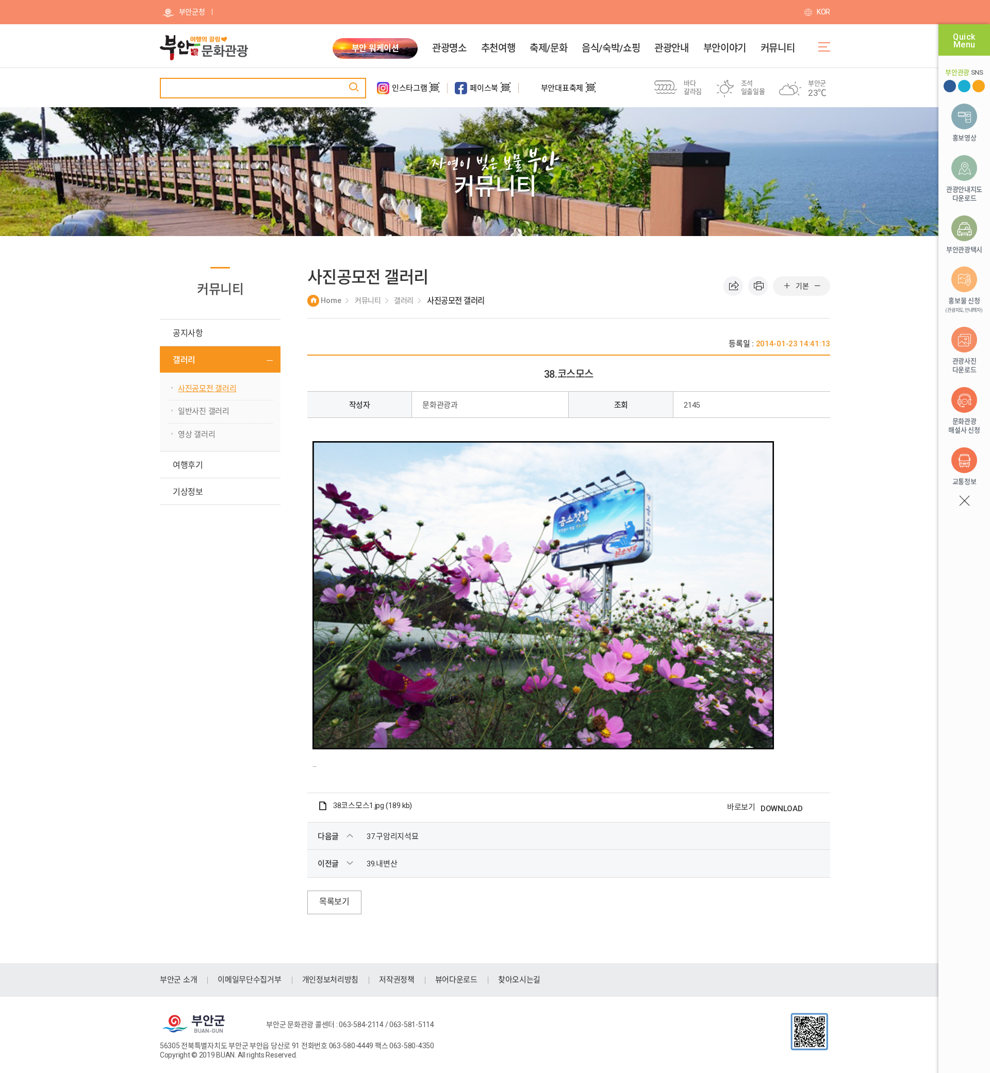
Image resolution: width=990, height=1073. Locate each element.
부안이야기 (724, 48)
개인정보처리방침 (330, 979)
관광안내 (671, 48)
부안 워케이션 (375, 48)
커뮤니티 (778, 48)
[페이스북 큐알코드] (505, 91)
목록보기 (334, 902)
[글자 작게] (817, 286)
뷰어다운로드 (456, 979)
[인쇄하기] (758, 286)
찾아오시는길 (519, 979)
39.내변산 (382, 863)
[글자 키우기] (786, 286)
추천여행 (498, 48)
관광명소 (449, 48)
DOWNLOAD (782, 808)
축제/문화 (548, 48)
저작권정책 (397, 979)
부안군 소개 (178, 979)
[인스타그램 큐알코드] (434, 91)
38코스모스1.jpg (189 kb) (372, 806)
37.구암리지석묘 (392, 836)
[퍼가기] (733, 286)
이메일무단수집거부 (249, 979)
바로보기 (741, 807)
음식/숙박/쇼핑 (611, 48)
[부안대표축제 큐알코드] (590, 91)
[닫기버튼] (963, 501)
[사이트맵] (824, 47)
